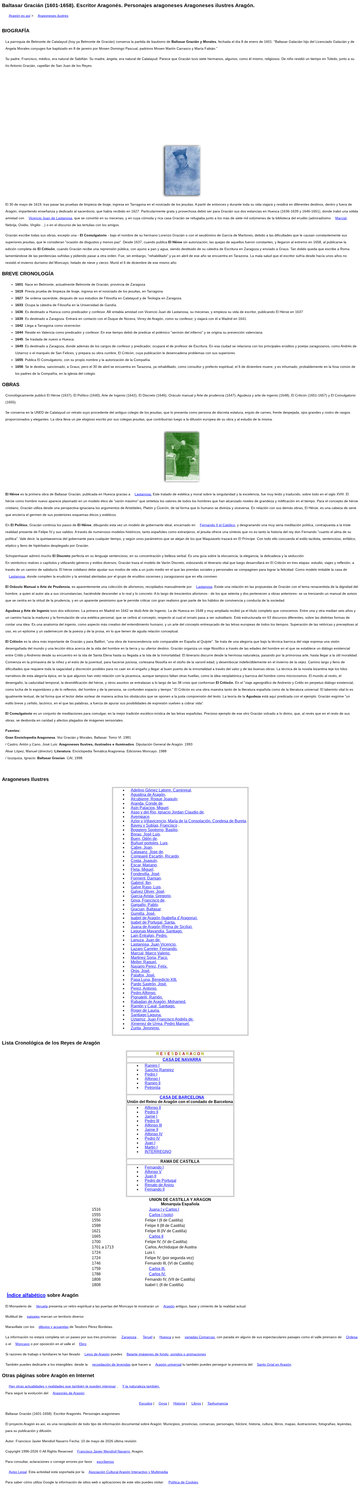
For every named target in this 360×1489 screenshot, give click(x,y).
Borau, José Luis (145, 834)
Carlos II (156, 1236)
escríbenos (105, 1462)
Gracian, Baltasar (146, 909)
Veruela (42, 1306)
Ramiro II (152, 1083)
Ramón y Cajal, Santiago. (153, 1006)
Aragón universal (168, 1364)
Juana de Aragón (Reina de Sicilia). (161, 927)
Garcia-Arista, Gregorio (151, 896)
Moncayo (22, 1344)
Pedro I (151, 1074)
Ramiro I (152, 1065)
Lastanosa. (143, 494)
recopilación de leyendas (111, 1364)
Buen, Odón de (144, 839)
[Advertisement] (180, 106)
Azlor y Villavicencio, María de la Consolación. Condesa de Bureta (188, 821)
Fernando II (155, 1189)
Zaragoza (128, 1337)
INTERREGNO (158, 1152)
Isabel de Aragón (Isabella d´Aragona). (164, 918)
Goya (163, 1403)
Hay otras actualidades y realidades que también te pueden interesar (62, 1386)
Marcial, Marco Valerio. (150, 953)
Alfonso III (153, 1125)
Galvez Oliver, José (147, 891)
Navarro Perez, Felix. (149, 966)
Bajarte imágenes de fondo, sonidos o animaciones (166, 1354)
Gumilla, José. (143, 913)
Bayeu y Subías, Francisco (154, 825)
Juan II (150, 1176)
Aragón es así (19, 16)
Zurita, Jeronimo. (145, 1028)
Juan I (150, 1143)
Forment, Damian (146, 878)
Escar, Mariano (144, 865)
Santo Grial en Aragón (274, 1364)
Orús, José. (140, 971)
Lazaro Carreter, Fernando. (154, 949)
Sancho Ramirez (159, 1070)
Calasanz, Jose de (147, 852)
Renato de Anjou (159, 1185)
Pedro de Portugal (160, 1180)
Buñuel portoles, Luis (149, 843)
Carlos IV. (157, 1274)
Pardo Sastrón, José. (149, 984)
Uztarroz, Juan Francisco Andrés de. (162, 1019)
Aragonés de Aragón (68, 1393)
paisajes (33, 1316)
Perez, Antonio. (144, 988)
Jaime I (151, 1116)
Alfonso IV (154, 1134)
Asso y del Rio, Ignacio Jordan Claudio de (167, 812)
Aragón (169, 1306)
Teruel (147, 1337)
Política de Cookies (183, 1482)
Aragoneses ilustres (53, 16)
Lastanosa (17, 576)
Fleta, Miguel (142, 869)
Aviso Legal (18, 1472)
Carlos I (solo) (161, 1215)
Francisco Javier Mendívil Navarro (103, 1451)
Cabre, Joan (141, 847)
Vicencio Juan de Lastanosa (50, 218)
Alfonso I (152, 1079)
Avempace (140, 816)
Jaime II (151, 1130)
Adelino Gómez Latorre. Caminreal (161, 790)
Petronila (152, 1087)
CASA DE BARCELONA (182, 1097)
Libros (196, 1403)
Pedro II (151, 1112)
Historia (179, 1403)
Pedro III (152, 1121)
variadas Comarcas (200, 1337)
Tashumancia (217, 1403)
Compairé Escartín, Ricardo (155, 856)
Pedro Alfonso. (143, 993)
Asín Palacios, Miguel (149, 808)
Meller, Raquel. (144, 962)
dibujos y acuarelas (54, 1327)
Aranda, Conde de (147, 803)
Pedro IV (152, 1138)
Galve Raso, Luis (146, 887)
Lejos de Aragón (97, 1354)
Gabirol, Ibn (141, 883)
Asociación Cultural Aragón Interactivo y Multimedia (128, 1472)
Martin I (151, 1147)
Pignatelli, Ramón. (147, 997)
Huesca (165, 1337)
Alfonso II (153, 1107)
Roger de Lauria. (145, 1010)
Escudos (145, 1403)
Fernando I (154, 1167)
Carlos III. (157, 1269)
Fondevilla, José (145, 874)
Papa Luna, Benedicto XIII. (154, 979)
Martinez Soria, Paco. (149, 957)
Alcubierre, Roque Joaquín (154, 799)
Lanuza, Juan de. (146, 940)
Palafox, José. (143, 975)
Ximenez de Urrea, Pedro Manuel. (160, 1024)
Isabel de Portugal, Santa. (153, 922)
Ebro (82, 1344)
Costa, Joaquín (144, 861)
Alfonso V (153, 1172)
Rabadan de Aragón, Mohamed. (158, 1002)
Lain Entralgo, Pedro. (149, 935)
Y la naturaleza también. (141, 1386)
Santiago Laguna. (146, 1015)
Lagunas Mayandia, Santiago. (157, 931)
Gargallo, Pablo (144, 905)
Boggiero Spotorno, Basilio (154, 830)
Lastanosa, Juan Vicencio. (154, 944)
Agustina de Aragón (148, 794)
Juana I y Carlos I (164, 1209)
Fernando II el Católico (217, 525)
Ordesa (352, 1337)
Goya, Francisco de (148, 900)
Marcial (341, 218)
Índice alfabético (26, 1295)
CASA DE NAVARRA (182, 1060)
